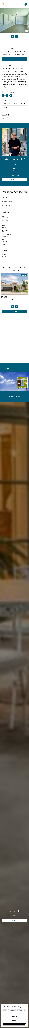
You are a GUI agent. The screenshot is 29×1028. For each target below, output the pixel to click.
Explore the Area (15, 396)
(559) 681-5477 (14, 170)
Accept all (14, 1024)
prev (12, 36)
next (16, 36)
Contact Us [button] (14, 920)
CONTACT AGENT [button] (14, 179)
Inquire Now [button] (14, 59)
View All (14, 311)
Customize (14, 1020)
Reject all (14, 1016)
